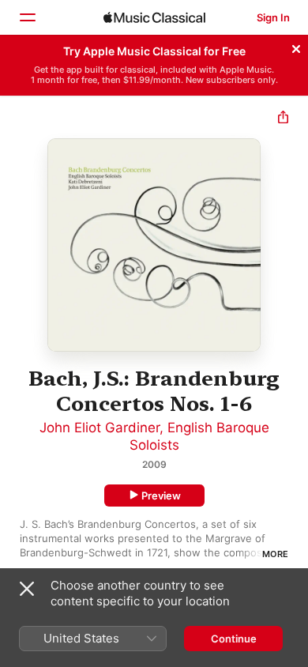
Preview (161, 495)
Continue (234, 638)
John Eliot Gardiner (99, 427)
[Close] (296, 46)
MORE (275, 554)
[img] (154, 17)
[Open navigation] (26, 17)
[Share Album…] (283, 118)
